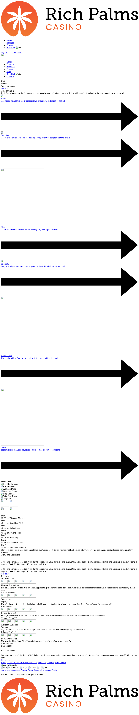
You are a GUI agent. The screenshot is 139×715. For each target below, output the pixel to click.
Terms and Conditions (10, 670)
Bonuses (10, 43)
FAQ (9, 71)
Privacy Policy (26, 670)
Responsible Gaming (42, 670)
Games (9, 40)
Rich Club (11, 48)
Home (3, 662)
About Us (11, 67)
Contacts (10, 76)
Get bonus (5, 660)
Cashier (10, 45)
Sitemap (62, 662)
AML (54, 670)
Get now (5, 88)
